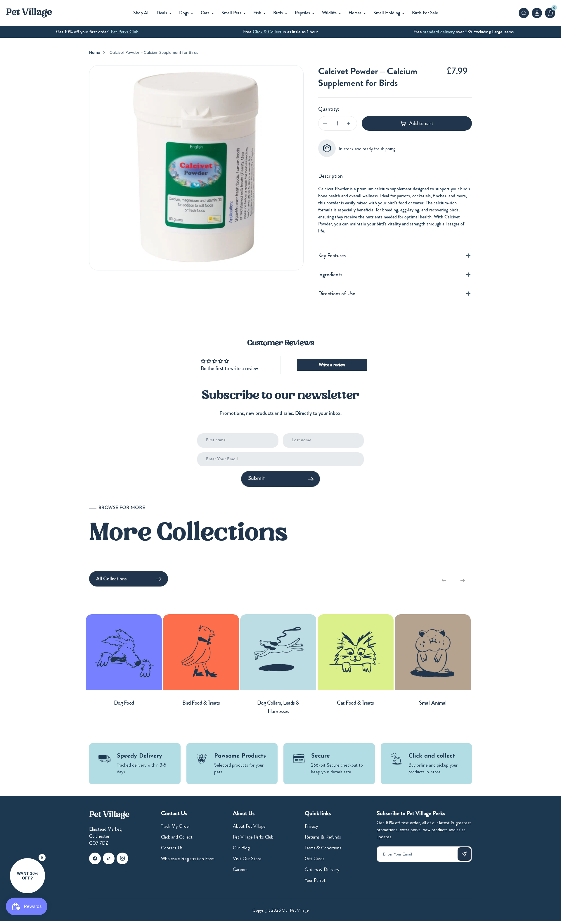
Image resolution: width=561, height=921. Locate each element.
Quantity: (328, 109)
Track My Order (175, 826)
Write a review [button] (332, 364)
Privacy (311, 826)
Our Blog (241, 847)
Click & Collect (267, 31)
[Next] (462, 580)
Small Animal (432, 703)
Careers (240, 869)
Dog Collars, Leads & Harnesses (278, 707)
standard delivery (439, 31)
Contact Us (172, 847)
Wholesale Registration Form (187, 858)
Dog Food (124, 703)
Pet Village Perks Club (253, 837)
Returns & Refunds (323, 837)
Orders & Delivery (322, 869)
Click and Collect (177, 837)
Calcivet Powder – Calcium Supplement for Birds (154, 52)
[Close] (42, 857)
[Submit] (464, 854)
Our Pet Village (295, 910)
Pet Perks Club (124, 31)
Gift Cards (314, 858)
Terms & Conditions (323, 847)
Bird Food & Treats (201, 703)
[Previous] (443, 580)
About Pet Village (249, 826)
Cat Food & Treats (355, 703)
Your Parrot (315, 880)
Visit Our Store (247, 858)
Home (94, 52)
